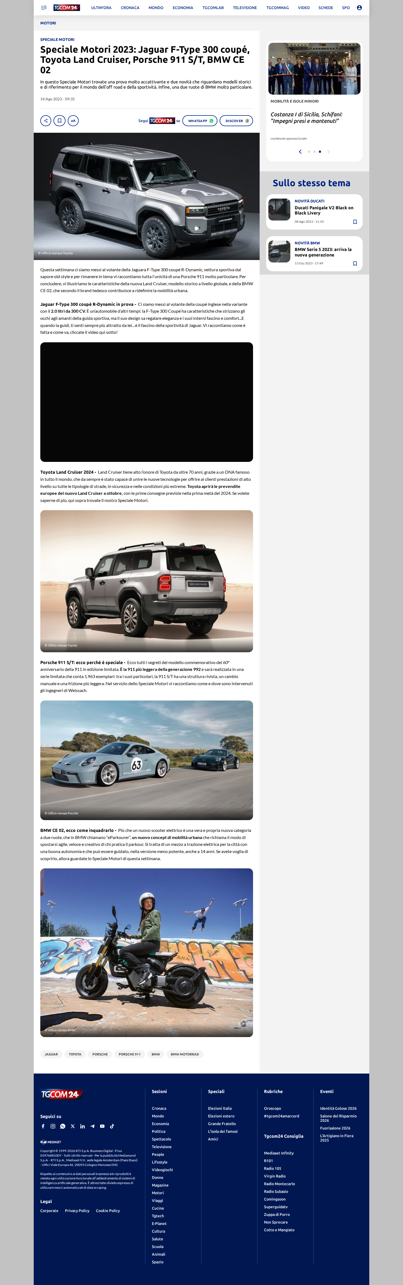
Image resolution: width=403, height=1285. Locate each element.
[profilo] (359, 7)
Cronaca (159, 1108)
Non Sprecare (276, 1222)
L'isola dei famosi (223, 1131)
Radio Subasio (276, 1191)
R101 (268, 1161)
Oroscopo (272, 1108)
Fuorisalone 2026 (335, 1128)
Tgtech (158, 1216)
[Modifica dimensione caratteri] (73, 120)
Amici (213, 1139)
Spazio (157, 1262)
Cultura (158, 1231)
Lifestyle (160, 1162)
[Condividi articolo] (45, 120)
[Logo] (66, 7)
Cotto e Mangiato (279, 1230)
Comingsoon (275, 1199)
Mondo (158, 1116)
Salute (157, 1239)
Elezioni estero (221, 1116)
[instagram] (53, 1126)
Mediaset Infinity (279, 1153)
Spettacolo (161, 1139)
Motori (158, 1193)
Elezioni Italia (220, 1108)
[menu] (43, 7)
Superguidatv (276, 1207)
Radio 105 (272, 1168)
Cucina (158, 1208)
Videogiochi (162, 1170)
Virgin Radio (275, 1176)
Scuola (157, 1246)
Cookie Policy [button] (108, 1210)
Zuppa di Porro (277, 1214)
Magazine (160, 1185)
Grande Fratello (222, 1124)
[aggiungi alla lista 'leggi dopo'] (59, 120)
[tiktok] (112, 1126)
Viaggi (157, 1200)
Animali (158, 1254)
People (158, 1154)
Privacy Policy (77, 1210)
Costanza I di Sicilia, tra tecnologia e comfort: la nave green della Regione (313, 121)
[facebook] (43, 1126)
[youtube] (102, 1126)
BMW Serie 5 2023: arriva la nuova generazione (323, 252)
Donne (157, 1177)
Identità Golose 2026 (338, 1108)
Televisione (162, 1147)
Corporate (49, 1210)
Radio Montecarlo (279, 1184)
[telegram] (92, 1126)
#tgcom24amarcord (281, 1116)
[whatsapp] (63, 1126)
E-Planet (159, 1223)
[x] (72, 1126)
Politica (158, 1131)
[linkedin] (82, 1126)
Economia (160, 1124)
